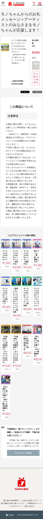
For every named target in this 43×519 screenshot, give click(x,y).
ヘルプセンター (15, 506)
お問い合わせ (29, 506)
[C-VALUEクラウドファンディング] (16, 4)
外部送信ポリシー (34, 503)
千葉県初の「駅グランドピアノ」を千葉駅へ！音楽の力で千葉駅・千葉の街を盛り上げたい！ (23, 432)
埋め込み (38, 92)
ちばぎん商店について (30, 500)
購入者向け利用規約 (11, 500)
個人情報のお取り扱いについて (12, 503)
